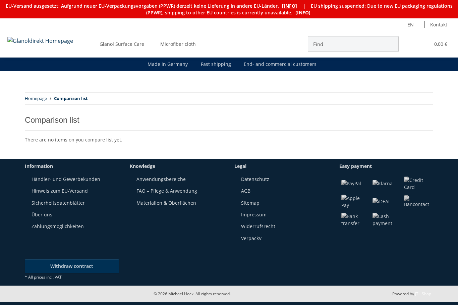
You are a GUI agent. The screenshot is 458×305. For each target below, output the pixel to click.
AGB (245, 191)
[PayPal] (351, 183)
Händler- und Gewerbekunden (66, 179)
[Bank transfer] (355, 219)
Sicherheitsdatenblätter (58, 203)
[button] (411, 44)
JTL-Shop (423, 294)
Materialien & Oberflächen (166, 203)
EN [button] (410, 24)
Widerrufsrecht (258, 226)
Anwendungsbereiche (161, 179)
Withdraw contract (71, 266)
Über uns (42, 214)
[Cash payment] (386, 219)
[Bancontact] (417, 201)
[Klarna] (382, 183)
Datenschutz (255, 179)
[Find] (391, 44)
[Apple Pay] (355, 201)
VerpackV (251, 238)
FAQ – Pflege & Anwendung (166, 191)
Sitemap (250, 203)
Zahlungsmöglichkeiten (58, 226)
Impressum (254, 214)
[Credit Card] (417, 183)
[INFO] (289, 6)
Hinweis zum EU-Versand (60, 191)
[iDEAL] (381, 201)
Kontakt (438, 24)
